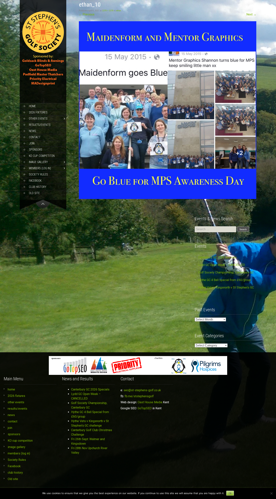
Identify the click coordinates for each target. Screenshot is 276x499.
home (32, 106)
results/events (40, 125)
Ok (230, 493)
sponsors (35, 149)
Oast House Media (150, 402)
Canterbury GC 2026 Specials (217, 257)
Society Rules (38, 174)
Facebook (35, 180)
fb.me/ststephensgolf (139, 396)
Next (251, 14)
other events (38, 118)
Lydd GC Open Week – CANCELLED (221, 265)
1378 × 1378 (107, 10)
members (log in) (40, 168)
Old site (34, 193)
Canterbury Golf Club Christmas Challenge (91, 432)
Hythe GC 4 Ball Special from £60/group (224, 280)
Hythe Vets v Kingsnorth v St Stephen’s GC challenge (90, 423)
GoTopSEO (145, 408)
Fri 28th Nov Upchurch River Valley (89, 450)
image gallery (38, 162)
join (31, 143)
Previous (86, 14)
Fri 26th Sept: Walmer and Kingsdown (88, 441)
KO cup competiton (42, 156)
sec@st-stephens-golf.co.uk (142, 390)
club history (37, 187)
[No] (271, 493)
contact (35, 137)
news (32, 131)
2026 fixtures (38, 112)
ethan (118, 10)
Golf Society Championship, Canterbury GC (226, 272)
